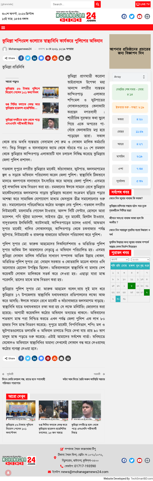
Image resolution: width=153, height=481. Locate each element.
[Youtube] (139, 16)
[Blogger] (147, 16)
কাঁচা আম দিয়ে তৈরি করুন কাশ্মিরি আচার (84, 379)
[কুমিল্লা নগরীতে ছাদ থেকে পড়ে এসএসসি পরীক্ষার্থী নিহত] (51, 124)
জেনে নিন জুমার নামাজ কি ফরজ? (126, 198)
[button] (3, 27)
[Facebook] (124, 16)
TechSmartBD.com (142, 478)
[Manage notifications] (8, 473)
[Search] (97, 4)
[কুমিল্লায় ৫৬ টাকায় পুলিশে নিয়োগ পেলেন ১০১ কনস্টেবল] (51, 93)
